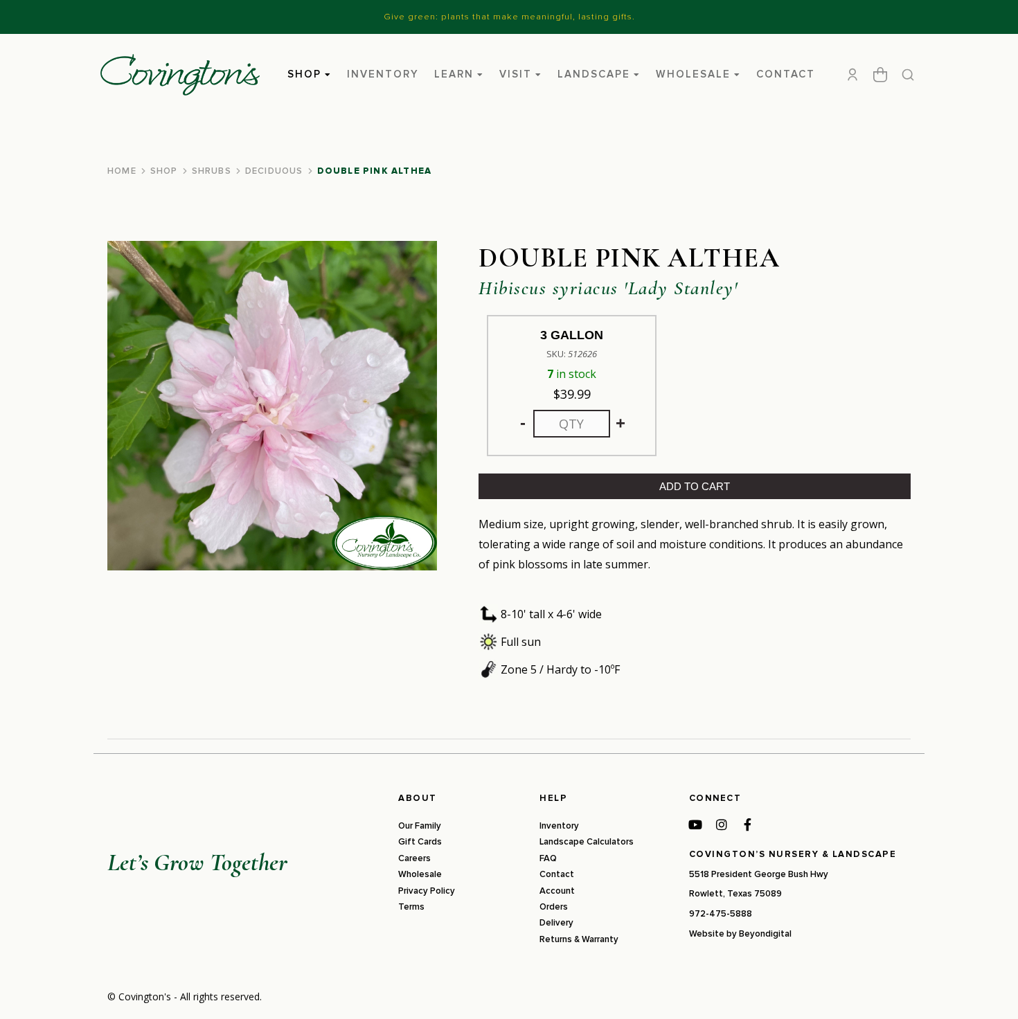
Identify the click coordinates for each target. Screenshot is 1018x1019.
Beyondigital (765, 933)
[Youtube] (695, 824)
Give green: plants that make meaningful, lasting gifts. (509, 16)
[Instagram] (721, 824)
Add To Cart (694, 486)
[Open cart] (880, 74)
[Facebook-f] (748, 824)
